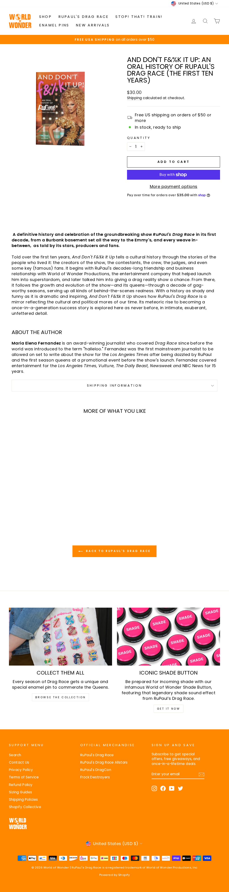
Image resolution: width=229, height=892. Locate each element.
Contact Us (19, 762)
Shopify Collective (25, 807)
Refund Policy (21, 784)
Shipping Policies (23, 799)
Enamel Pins (54, 25)
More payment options (173, 186)
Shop (45, 16)
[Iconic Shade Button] (168, 637)
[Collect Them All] (60, 637)
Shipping (134, 98)
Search (15, 755)
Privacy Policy (21, 769)
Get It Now (168, 709)
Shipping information (114, 385)
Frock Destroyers (95, 777)
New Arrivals (93, 25)
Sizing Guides (20, 792)
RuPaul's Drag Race (83, 16)
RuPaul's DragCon (95, 769)
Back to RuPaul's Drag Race (118, 551)
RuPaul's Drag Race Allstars (104, 762)
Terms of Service (24, 777)
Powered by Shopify (114, 875)
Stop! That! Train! (139, 16)
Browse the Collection (60, 697)
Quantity (139, 138)
